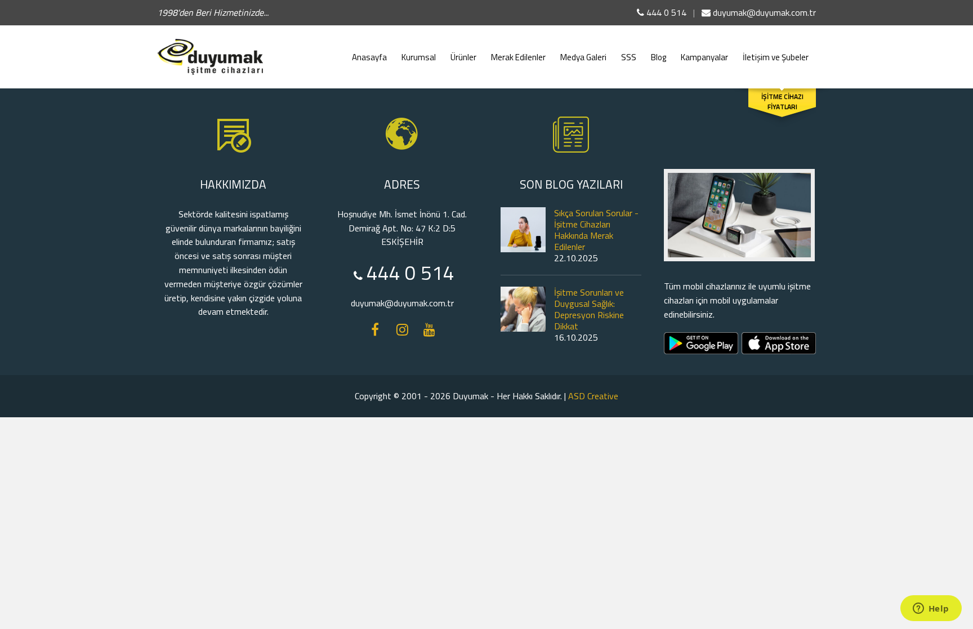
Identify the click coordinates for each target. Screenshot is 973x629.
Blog (658, 57)
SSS (628, 57)
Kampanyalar (704, 57)
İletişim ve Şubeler (776, 57)
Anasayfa (369, 57)
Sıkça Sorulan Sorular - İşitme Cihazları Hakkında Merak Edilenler (596, 229)
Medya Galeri (583, 57)
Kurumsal (418, 57)
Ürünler (463, 57)
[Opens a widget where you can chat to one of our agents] (931, 609)
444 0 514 (665, 12)
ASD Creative (593, 396)
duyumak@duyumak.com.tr (763, 12)
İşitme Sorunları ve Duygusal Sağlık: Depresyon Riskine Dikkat (589, 309)
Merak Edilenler (518, 57)
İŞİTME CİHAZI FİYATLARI (782, 102)
